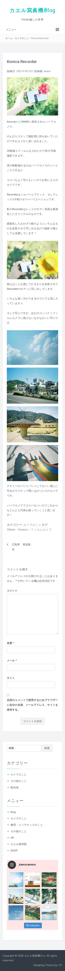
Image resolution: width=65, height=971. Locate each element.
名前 (10, 643)
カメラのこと (22, 38)
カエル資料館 (18, 844)
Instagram (35, 925)
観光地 (14, 787)
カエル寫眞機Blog (33, 10)
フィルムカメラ (41, 529)
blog (13, 812)
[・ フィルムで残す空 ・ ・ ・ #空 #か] (15, 879)
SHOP (14, 850)
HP (12, 837)
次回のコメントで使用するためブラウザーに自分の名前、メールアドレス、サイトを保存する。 (32, 704)
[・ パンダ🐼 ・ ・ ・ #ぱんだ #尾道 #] (15, 896)
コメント (12, 590)
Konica (23, 529)
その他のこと (18, 781)
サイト (11, 678)
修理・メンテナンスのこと (26, 824)
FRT (60, 965)
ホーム (8, 38)
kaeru (47, 71)
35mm (11, 529)
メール (12, 660)
